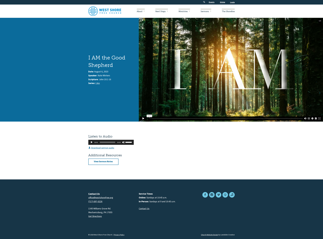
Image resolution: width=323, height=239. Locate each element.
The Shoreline (228, 11)
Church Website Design (209, 235)
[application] (111, 142)
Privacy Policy (119, 235)
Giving (222, 2)
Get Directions (95, 216)
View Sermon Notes (103, 161)
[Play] (91, 142)
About (139, 11)
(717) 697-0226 (95, 201)
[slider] (128, 142)
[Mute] (123, 142)
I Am (98, 83)
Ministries (183, 11)
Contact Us (144, 208)
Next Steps (160, 11)
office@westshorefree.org (100, 197)
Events (211, 2)
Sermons (205, 11)
